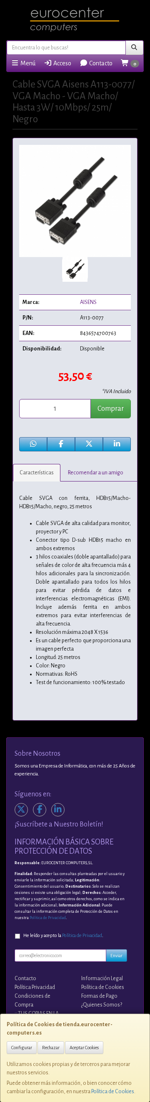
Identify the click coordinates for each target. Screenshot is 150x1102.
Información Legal (102, 978)
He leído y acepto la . (63, 935)
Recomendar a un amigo (95, 473)
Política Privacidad (35, 987)
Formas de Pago (99, 996)
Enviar (116, 955)
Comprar (111, 408)
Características (37, 473)
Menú (27, 63)
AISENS (88, 302)
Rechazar (51, 1047)
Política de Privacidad (48, 918)
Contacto (100, 63)
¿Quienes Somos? (101, 1005)
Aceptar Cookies (84, 1047)
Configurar (21, 1047)
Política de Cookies (112, 1091)
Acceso (61, 63)
